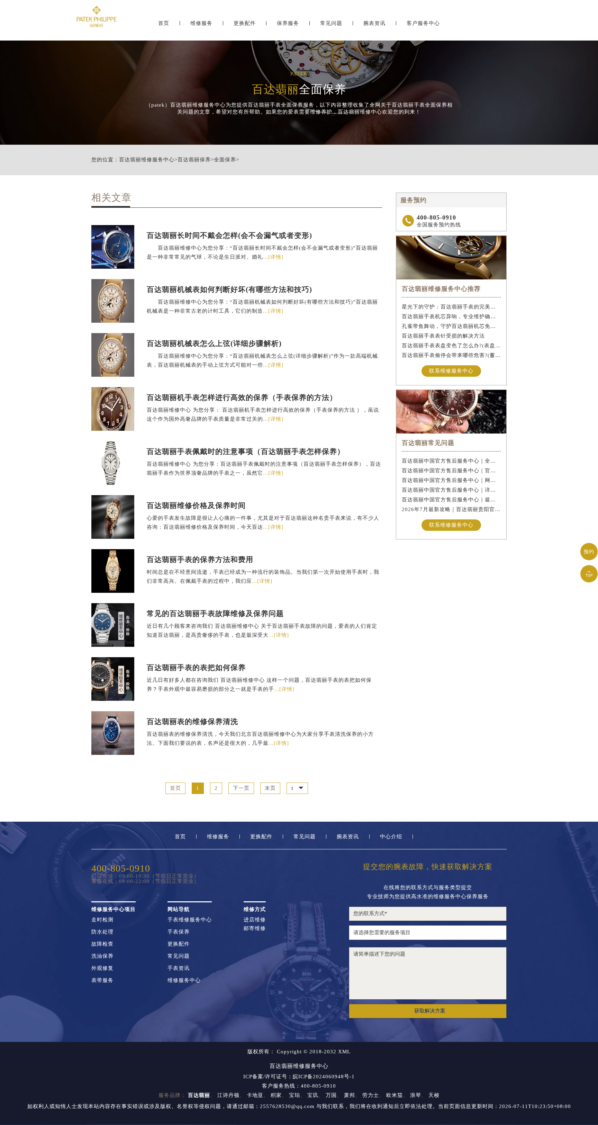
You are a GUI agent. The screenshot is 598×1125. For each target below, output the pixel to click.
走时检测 (102, 919)
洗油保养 (102, 956)
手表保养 (178, 932)
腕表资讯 (374, 23)
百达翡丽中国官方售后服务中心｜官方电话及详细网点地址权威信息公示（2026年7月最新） (451, 470)
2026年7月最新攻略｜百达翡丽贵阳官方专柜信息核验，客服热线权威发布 (451, 509)
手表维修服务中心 (189, 919)
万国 (331, 1095)
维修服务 (201, 23)
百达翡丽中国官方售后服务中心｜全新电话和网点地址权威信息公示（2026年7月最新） (451, 461)
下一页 (241, 788)
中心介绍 (391, 836)
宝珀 (294, 1095)
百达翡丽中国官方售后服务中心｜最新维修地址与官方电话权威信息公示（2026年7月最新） (451, 499)
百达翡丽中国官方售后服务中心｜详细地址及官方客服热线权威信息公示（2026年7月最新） (451, 490)
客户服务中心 (423, 23)
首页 (163, 23)
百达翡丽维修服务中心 (146, 159)
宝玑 (312, 1095)
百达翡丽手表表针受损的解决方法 (443, 336)
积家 (276, 1095)
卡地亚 (255, 1095)
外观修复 (102, 968)
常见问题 (331, 23)
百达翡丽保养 (194, 159)
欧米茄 (394, 1095)
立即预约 (299, 577)
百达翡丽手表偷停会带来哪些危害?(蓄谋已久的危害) (451, 355)
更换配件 (245, 23)
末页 (270, 788)
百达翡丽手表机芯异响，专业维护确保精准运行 (451, 316)
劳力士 (370, 1095)
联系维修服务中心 (451, 371)
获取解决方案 (429, 1011)
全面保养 (225, 159)
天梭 (434, 1095)
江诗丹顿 (228, 1095)
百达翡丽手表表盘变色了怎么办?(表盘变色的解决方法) (451, 345)
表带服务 (102, 980)
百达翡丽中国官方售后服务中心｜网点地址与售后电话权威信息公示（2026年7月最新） (451, 480)
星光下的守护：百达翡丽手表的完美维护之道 (451, 307)
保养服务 (288, 23)
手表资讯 (178, 968)
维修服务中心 (184, 980)
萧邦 (349, 1095)
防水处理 (102, 932)
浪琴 (415, 1095)
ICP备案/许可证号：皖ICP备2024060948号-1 (299, 1076)
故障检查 (102, 944)
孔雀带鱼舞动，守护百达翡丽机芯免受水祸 (451, 326)
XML (344, 1051)
